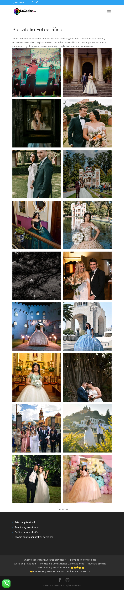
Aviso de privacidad (25, 522)
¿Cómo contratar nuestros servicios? (34, 536)
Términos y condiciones (27, 527)
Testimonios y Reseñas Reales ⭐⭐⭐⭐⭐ (60, 567)
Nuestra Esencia (97, 563)
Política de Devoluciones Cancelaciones (62, 563)
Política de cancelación (26, 532)
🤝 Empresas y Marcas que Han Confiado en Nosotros (60, 571)
